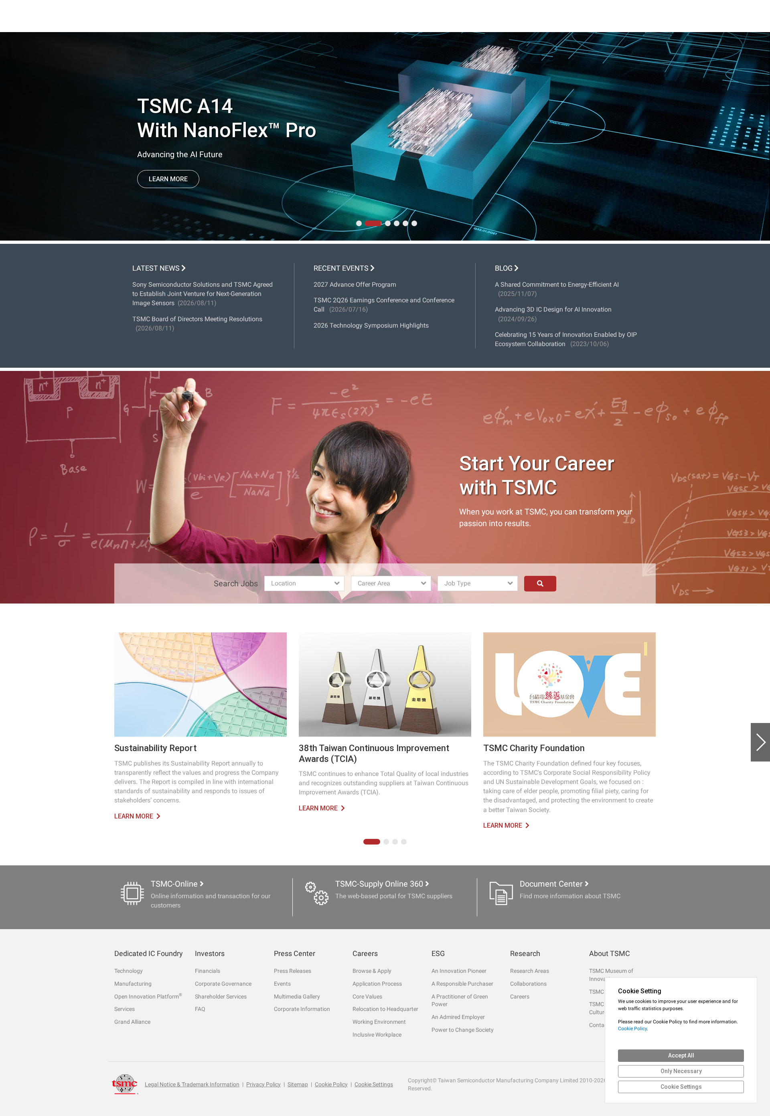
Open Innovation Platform (148, 996)
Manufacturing (133, 983)
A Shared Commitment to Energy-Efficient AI (557, 289)
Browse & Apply (372, 971)
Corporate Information (302, 1009)
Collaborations (528, 983)
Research (525, 953)
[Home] (125, 1084)
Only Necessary (681, 1071)
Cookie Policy (331, 1084)
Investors (210, 953)
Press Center (294, 953)
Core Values (367, 996)
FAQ (200, 1009)
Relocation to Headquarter (385, 1009)
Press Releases (292, 971)
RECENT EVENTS (342, 268)
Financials (207, 971)
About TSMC (609, 953)
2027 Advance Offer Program (355, 284)
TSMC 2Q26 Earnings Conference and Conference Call (384, 304)
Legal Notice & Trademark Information (192, 1084)
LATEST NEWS (156, 268)
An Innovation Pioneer (459, 971)
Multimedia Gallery (297, 996)
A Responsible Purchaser (462, 983)
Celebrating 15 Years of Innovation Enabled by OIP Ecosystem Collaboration (566, 339)
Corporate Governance (223, 983)
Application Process (377, 983)
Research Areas (529, 971)
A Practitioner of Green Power (460, 1000)
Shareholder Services (221, 996)
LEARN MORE (168, 184)
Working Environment (379, 1022)
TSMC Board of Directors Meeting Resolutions (197, 323)
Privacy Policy (263, 1084)
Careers (365, 953)
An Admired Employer (458, 1017)
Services (124, 1009)
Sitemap (298, 1084)
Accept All (681, 1055)
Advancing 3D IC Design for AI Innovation (553, 314)
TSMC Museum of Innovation (611, 975)
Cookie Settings (374, 1084)
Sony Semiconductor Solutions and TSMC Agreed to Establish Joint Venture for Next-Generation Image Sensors (202, 294)
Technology (128, 971)
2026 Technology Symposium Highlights (371, 325)
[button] (359, 223)
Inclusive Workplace (377, 1034)
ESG (438, 953)
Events (282, 983)
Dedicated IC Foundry (148, 953)
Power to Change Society (463, 1030)
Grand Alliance (132, 1022)
